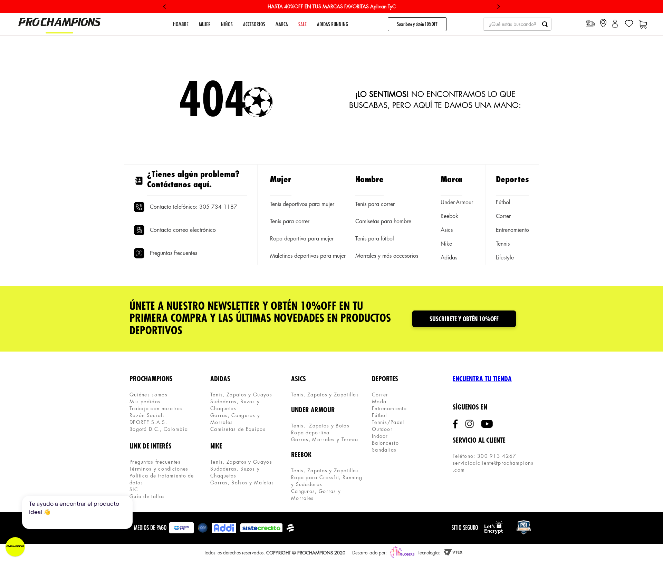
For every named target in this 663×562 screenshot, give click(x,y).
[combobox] (517, 24)
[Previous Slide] (164, 6)
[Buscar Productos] (545, 24)
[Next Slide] (498, 6)
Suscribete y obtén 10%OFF (417, 24)
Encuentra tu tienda (482, 379)
